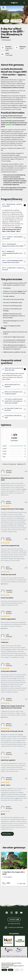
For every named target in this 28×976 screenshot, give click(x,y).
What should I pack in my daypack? (12, 385)
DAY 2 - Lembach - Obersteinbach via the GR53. (12, 238)
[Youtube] (21, 912)
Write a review (6, 834)
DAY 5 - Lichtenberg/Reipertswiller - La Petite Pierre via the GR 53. (13, 261)
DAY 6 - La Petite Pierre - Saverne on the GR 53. (13, 269)
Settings (17, 969)
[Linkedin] (16, 912)
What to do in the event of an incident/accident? (13, 393)
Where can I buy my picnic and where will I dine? (14, 369)
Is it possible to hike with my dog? (13, 416)
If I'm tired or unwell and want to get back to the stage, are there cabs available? (13, 401)
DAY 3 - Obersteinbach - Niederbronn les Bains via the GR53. (12, 245)
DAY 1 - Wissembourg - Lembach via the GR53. (12, 205)
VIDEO (6, 21)
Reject (10, 969)
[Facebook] (6, 912)
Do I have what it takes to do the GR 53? (13, 409)
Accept (4, 969)
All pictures (17, 21)
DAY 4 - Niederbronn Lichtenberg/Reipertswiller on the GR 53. (12, 253)
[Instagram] (11, 912)
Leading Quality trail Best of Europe (12, 87)
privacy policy (5, 967)
